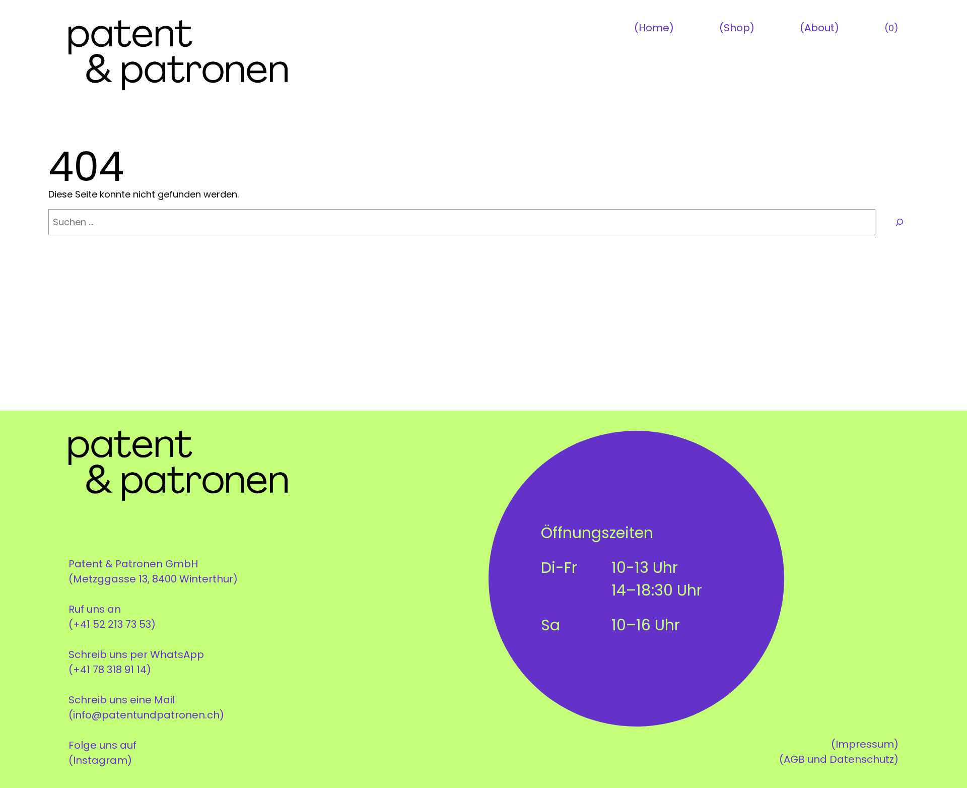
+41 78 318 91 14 (110, 670)
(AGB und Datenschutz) (839, 759)
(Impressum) (865, 744)
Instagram (100, 760)
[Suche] (899, 222)
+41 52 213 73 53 (112, 624)
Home (654, 28)
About (819, 28)
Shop (737, 28)
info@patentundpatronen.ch (146, 715)
